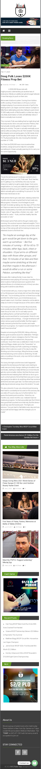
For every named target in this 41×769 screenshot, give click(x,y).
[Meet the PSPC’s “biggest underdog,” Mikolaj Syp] (20, 544)
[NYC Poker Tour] (3, 31)
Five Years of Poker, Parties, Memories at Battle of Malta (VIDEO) (19, 522)
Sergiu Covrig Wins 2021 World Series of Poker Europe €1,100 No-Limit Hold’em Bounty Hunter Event (19, 483)
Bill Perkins (31, 89)
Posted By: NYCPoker (8, 84)
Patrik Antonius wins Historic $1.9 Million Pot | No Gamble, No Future (21, 436)
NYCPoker (18, 488)
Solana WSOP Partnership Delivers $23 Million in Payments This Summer (26, 40)
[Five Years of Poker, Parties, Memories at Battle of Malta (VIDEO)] (20, 505)
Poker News (5, 65)
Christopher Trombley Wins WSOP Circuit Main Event (20, 428)
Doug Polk (4, 89)
